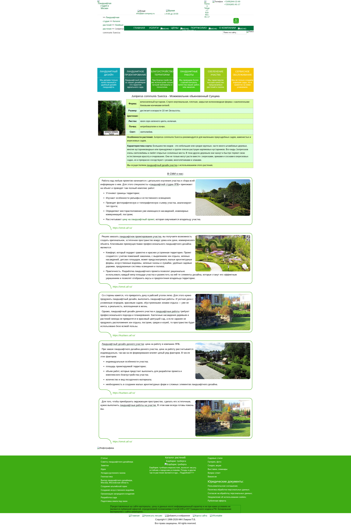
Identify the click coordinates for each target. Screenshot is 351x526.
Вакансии (212, 476)
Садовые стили (215, 458)
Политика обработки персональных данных (228, 489)
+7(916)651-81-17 (232, 4)
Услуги (153, 27)
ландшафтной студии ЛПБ (164, 184)
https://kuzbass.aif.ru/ (124, 335)
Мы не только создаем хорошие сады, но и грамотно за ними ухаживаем (242, 83)
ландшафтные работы (168, 311)
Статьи (104, 458)
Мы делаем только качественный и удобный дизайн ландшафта (109, 83)
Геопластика (107, 476)
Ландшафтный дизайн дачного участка (123, 344)
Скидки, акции (214, 465)
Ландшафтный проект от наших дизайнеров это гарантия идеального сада (135, 83)
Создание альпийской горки (114, 486)
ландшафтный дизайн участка (162, 165)
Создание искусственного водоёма (117, 490)
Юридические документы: (226, 481)
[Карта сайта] (200, 515)
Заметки (105, 465)
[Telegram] (207, 17)
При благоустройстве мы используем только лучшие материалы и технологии (162, 83)
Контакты (189, 30)
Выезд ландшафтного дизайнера (116, 480)
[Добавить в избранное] (177, 515)
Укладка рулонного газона (113, 473)
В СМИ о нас (175, 173)
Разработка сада (109, 497)
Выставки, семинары (217, 469)
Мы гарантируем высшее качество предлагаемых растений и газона (215, 83)
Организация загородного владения (117, 494)
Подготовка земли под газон (114, 501)
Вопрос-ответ (214, 473)
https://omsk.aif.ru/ (122, 228)
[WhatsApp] (236, 23)
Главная (139, 27)
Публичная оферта (217, 501)
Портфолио (199, 27)
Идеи (103, 469)
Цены (174, 27)
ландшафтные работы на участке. (138, 405)
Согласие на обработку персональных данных (230, 493)
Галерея (211, 462)
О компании (227, 27)
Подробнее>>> (187, 473)
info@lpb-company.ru (145, 13)
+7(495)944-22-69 (232, 1)
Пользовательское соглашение (222, 486)
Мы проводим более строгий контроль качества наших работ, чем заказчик (189, 83)
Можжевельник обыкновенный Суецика (195, 96)
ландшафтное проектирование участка (140, 236)
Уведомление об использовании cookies (227, 497)
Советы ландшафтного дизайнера (117, 462)
